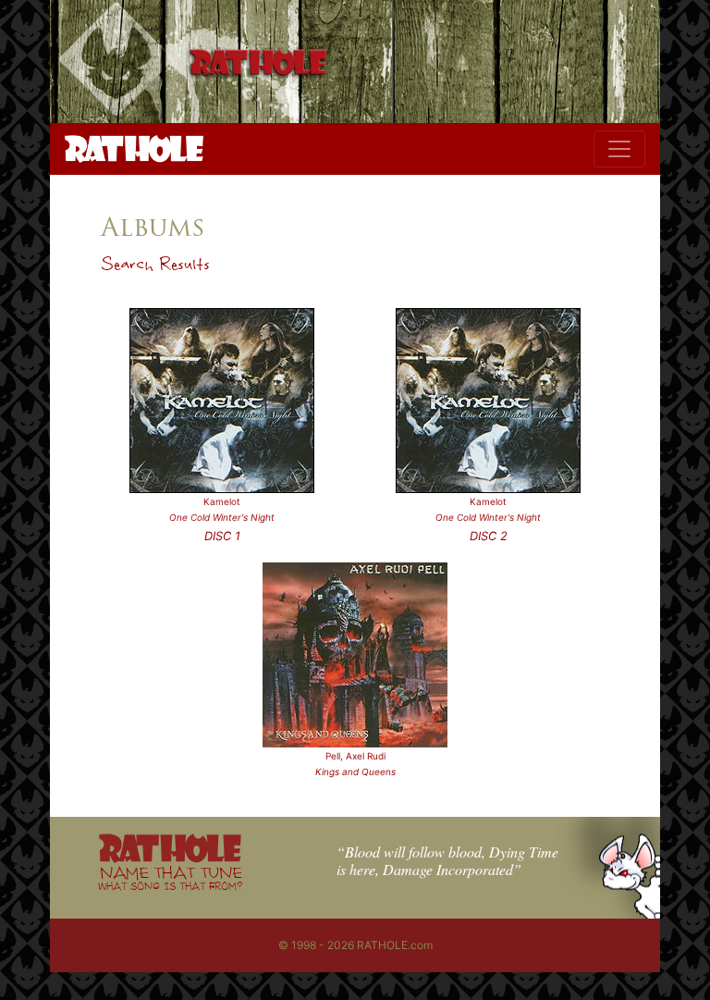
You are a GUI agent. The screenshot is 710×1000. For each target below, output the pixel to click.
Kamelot (221, 501)
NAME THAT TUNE (170, 877)
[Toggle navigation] (619, 148)
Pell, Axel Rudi (355, 755)
